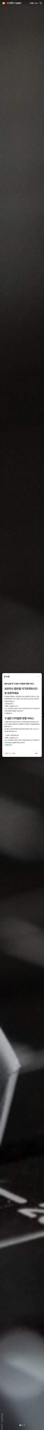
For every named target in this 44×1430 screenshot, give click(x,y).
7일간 (13, 753)
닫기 (36, 753)
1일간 (7, 753)
